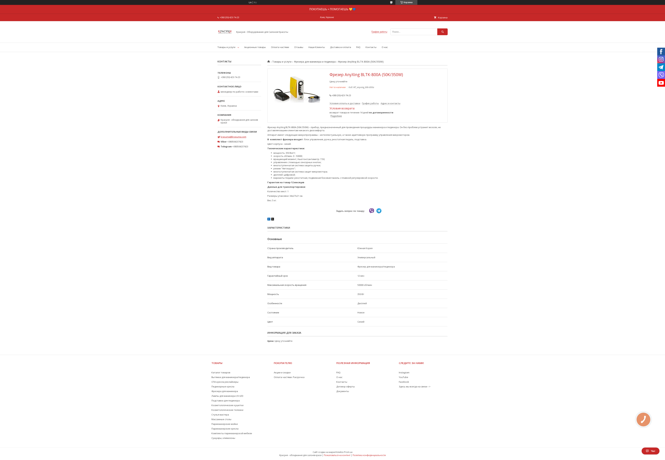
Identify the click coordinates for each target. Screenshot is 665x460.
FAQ (358, 47)
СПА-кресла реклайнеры (224, 381)
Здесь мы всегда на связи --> (415, 386)
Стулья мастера (220, 414)
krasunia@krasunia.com (233, 136)
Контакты (371, 47)
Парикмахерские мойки (224, 424)
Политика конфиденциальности (369, 455)
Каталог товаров (220, 372)
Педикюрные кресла (222, 386)
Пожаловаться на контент (337, 455)
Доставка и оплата (340, 47)
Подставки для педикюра (225, 400)
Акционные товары (255, 47)
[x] (272, 219)
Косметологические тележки (227, 409)
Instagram (404, 372)
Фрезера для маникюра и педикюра (315, 61)
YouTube (403, 377)
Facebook (404, 381)
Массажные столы (221, 419)
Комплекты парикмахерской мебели (231, 433)
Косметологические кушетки (227, 405)
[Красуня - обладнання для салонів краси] (225, 38)
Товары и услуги (226, 47)
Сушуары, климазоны (223, 438)
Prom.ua (348, 452)
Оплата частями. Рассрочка (289, 377)
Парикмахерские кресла (224, 428)
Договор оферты (345, 386)
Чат (653, 451)
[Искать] (442, 31)
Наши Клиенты (316, 47)
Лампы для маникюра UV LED (227, 395)
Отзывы (298, 47)
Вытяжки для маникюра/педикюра (230, 377)
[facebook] (268, 219)
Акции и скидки (282, 372)
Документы (342, 391)
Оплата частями (280, 47)
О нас (385, 47)
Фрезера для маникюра (224, 391)
